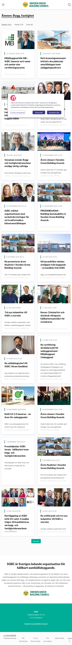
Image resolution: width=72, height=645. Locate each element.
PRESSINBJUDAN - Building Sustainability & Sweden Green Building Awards (53, 215)
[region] (36, 105)
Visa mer (36, 541)
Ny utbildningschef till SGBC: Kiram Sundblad (15, 365)
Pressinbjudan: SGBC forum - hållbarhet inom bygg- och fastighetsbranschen (16, 451)
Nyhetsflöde (59, 638)
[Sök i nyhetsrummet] (69, 4)
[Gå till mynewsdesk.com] (9, 635)
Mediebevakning (10, 638)
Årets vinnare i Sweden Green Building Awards (52, 161)
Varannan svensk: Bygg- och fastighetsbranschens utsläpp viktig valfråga (17, 162)
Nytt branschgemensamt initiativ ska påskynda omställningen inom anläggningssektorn (53, 63)
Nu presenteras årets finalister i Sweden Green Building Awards (17, 264)
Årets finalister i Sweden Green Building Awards (53, 466)
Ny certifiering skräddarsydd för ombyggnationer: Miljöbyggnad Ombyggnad (49, 351)
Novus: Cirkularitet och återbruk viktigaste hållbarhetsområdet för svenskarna (52, 317)
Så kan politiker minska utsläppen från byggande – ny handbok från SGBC (53, 264)
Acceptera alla (54, 112)
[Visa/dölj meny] (3, 4)
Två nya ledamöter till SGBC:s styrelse (15, 314)
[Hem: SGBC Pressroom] (35, 4)
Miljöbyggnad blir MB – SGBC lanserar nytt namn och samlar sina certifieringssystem (17, 63)
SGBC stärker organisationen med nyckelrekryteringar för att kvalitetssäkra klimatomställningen (16, 217)
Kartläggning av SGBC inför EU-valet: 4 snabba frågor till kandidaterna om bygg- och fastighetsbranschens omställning (16, 523)
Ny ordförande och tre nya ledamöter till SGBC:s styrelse (53, 518)
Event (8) (29, 24)
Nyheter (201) (7, 24)
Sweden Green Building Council (36, 624)
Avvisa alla (39, 112)
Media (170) (19, 24)
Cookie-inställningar (18, 112)
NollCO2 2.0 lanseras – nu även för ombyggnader (17, 416)
